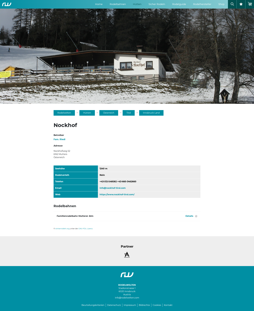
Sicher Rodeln (157, 4)
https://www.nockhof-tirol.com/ (117, 194)
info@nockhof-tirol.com (113, 188)
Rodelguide (179, 4)
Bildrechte (144, 305)
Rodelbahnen (118, 4)
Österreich (108, 113)
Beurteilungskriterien (92, 305)
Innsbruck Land (151, 113)
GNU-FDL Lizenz (85, 229)
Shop (221, 4)
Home (99, 4)
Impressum (130, 305)
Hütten (137, 4)
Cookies (157, 305)
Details (189, 216)
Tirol (128, 113)
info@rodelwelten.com (127, 297)
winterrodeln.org (62, 229)
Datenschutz (114, 305)
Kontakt (168, 305)
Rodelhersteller (202, 4)
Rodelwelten (64, 113)
